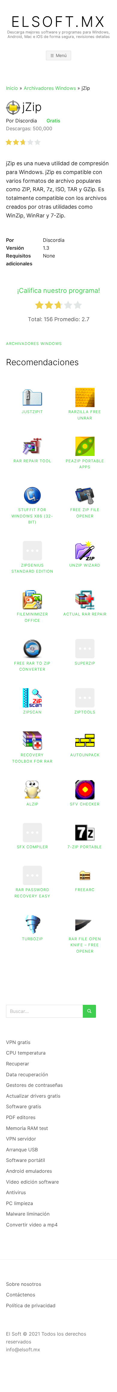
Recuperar (17, 1064)
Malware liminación (28, 1214)
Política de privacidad (31, 1305)
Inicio (12, 88)
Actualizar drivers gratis (33, 1096)
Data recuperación (27, 1074)
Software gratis (23, 1106)
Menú (61, 55)
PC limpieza (19, 1203)
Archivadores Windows (50, 88)
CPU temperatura (26, 1053)
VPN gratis (18, 1042)
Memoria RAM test (27, 1128)
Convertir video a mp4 (32, 1225)
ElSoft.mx (58, 21)
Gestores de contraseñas (34, 1085)
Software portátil (25, 1160)
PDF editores (20, 1117)
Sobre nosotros (23, 1284)
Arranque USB (22, 1150)
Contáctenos (20, 1295)
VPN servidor (21, 1139)
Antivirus (16, 1192)
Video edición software (32, 1182)
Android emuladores (29, 1171)
